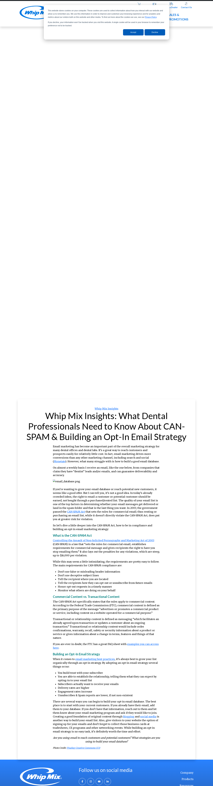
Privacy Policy (151, 17)
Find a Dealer (171, 7)
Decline (155, 32)
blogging (128, 716)
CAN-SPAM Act (76, 511)
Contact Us (186, 7)
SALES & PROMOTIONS (178, 17)
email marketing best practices (95, 659)
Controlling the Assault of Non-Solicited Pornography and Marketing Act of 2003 (103, 540)
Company (187, 772)
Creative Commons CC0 (87, 747)
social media (148, 716)
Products (188, 779)
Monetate (59, 461)
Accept (133, 32)
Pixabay (71, 747)
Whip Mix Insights (106, 408)
